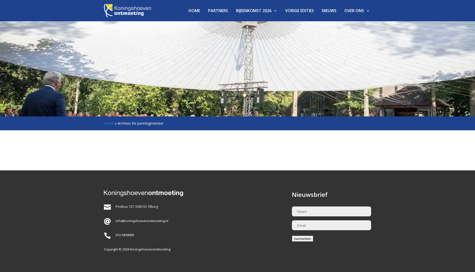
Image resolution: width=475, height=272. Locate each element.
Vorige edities (299, 10)
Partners (218, 10)
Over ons (354, 10)
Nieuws (329, 10)
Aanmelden (302, 238)
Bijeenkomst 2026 (253, 10)
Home (194, 10)
